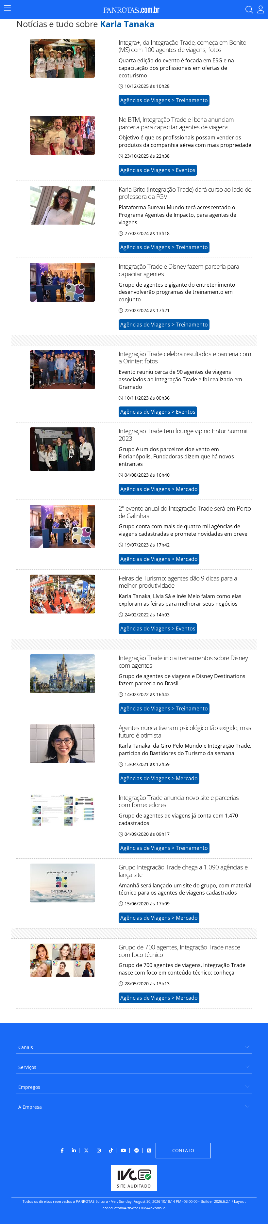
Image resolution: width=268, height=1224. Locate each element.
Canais (25, 1047)
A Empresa (30, 1107)
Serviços (27, 1067)
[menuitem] (134, 1045)
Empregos (29, 1087)
